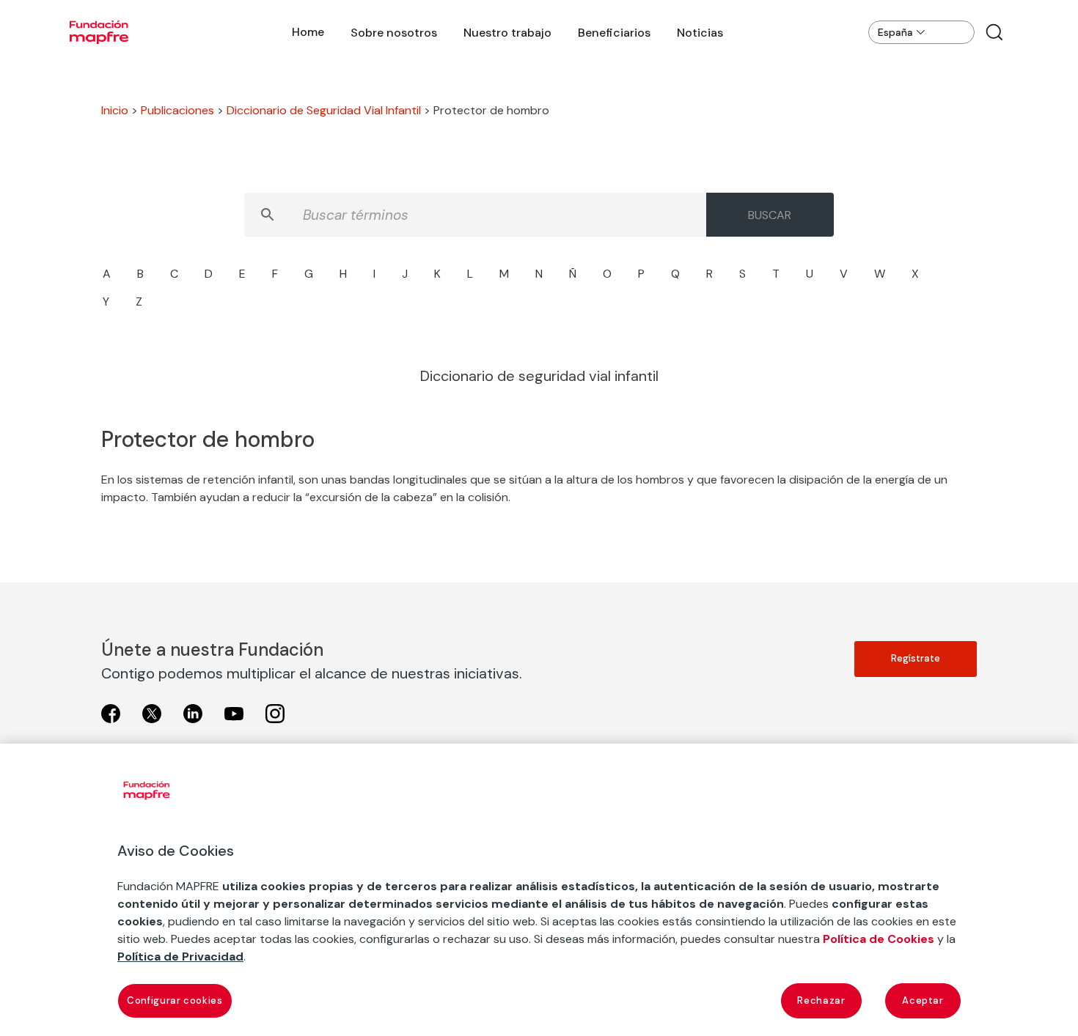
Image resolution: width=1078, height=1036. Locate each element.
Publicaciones (177, 110)
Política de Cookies (878, 939)
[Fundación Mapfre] (99, 32)
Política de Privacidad (180, 956)
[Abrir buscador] (994, 32)
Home (308, 32)
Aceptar (923, 1000)
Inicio (114, 110)
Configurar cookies (175, 1000)
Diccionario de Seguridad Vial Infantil (324, 110)
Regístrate (915, 658)
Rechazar (821, 1000)
